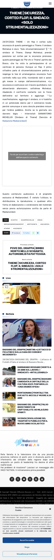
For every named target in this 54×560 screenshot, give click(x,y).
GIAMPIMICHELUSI (28, 220)
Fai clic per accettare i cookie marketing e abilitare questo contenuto (27, 156)
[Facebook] (12, 479)
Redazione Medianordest (14, 121)
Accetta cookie (27, 540)
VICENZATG (18, 228)
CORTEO (15, 220)
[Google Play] (36, 479)
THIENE (7, 228)
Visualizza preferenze (27, 554)
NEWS (40, 220)
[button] (50, 509)
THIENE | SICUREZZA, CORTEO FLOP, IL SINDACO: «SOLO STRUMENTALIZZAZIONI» (27, 264)
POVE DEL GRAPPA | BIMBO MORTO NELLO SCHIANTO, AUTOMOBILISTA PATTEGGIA (27, 250)
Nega (27, 547)
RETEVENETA (32, 224)
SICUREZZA (45, 224)
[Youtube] (24, 479)
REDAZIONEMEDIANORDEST (14, 224)
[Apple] (42, 479)
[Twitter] (18, 479)
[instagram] (30, 479)
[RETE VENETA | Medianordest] (27, 1)
